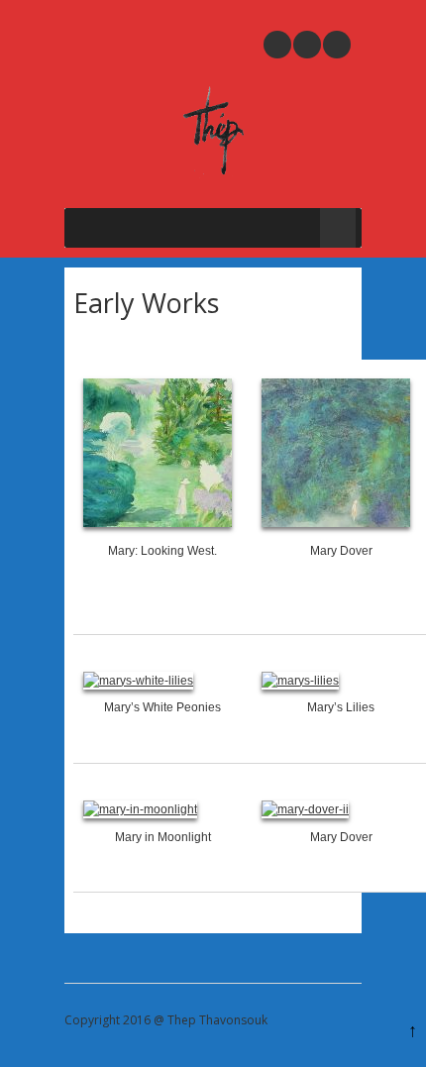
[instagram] (307, 44)
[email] (277, 44)
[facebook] (337, 44)
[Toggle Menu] (338, 228)
